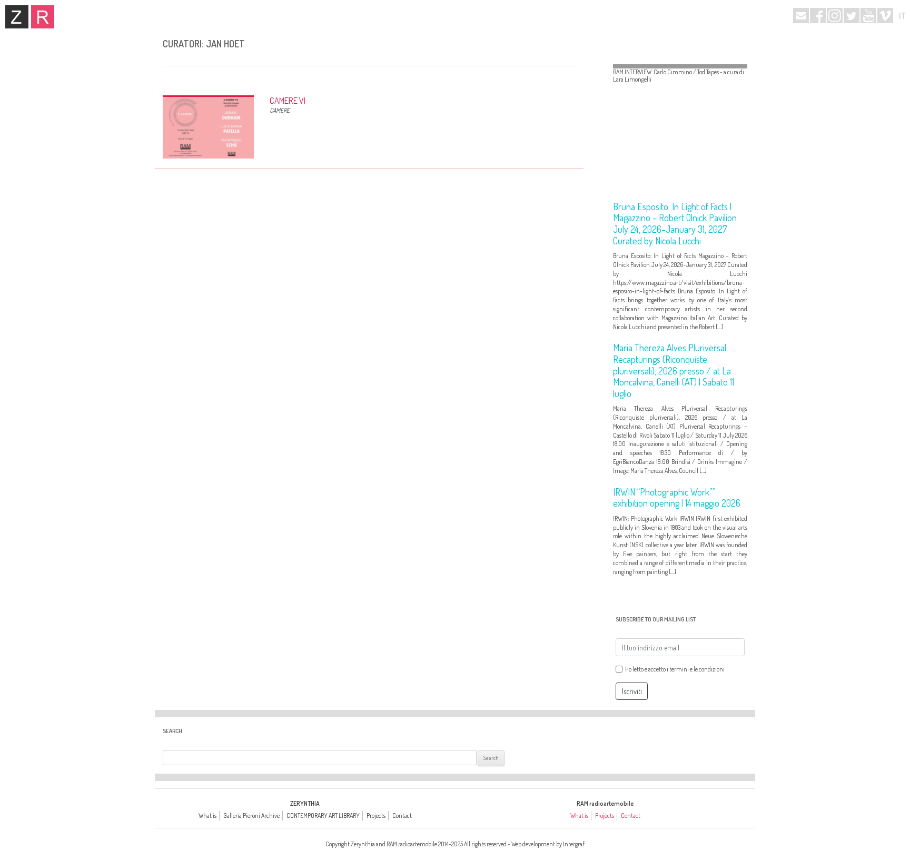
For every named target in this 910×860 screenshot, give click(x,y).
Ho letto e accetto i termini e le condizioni (675, 669)
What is (207, 815)
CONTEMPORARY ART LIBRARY (323, 815)
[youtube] (868, 15)
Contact (402, 815)
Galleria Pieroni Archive (251, 815)
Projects (376, 815)
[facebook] (818, 15)
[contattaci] (801, 15)
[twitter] (851, 15)
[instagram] (835, 15)
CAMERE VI (287, 100)
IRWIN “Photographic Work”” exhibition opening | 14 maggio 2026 (676, 497)
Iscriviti (632, 691)
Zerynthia (16, 16)
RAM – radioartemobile (42, 16)
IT (902, 16)
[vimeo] (885, 15)
